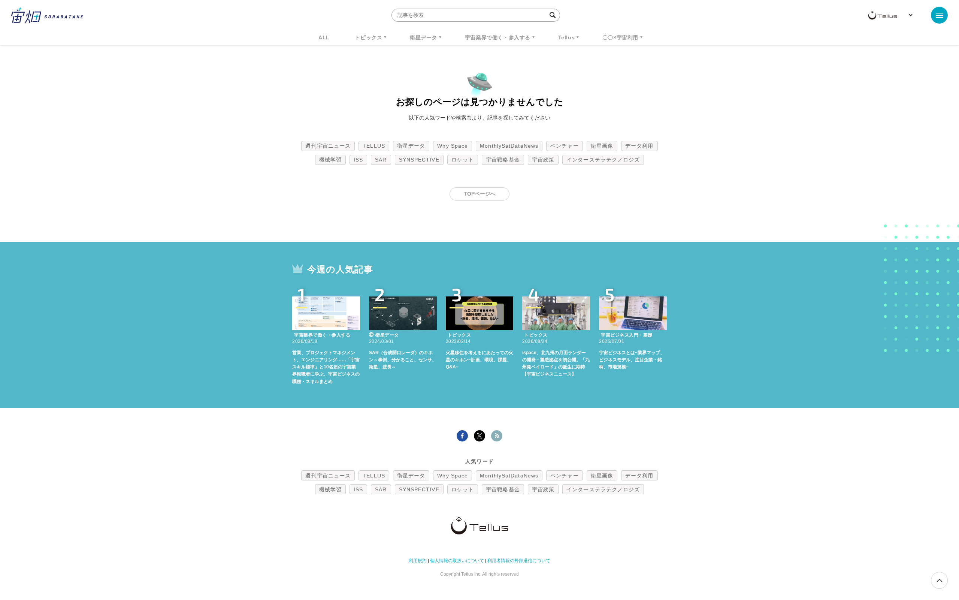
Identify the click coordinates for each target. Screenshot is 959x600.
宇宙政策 (543, 160)
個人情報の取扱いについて (457, 560)
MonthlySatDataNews (509, 146)
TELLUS (374, 146)
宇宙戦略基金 (503, 160)
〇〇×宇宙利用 (620, 37)
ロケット (462, 160)
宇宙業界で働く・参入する (497, 37)
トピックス (368, 37)
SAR (381, 160)
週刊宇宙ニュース (328, 146)
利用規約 (418, 560)
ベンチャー (564, 146)
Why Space (452, 146)
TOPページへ (480, 194)
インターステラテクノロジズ (603, 160)
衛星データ (423, 37)
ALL (324, 37)
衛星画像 (602, 146)
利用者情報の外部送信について (518, 560)
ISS (358, 160)
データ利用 (639, 146)
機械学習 (330, 160)
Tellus (566, 37)
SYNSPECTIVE (419, 160)
